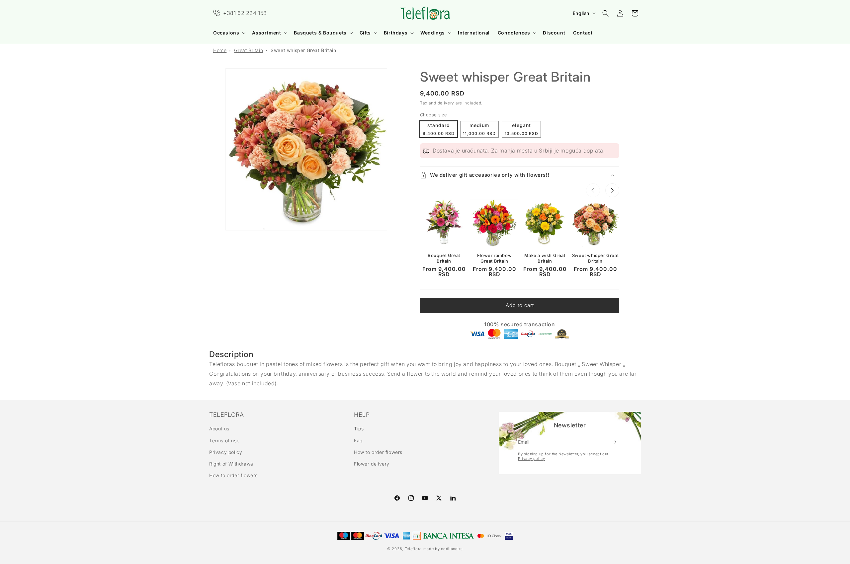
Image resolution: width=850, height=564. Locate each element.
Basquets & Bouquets (320, 32)
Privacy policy (225, 452)
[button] (228, 33)
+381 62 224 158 (245, 13)
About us (219, 428)
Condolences (514, 32)
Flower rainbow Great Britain (494, 258)
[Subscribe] (614, 442)
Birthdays (395, 32)
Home (219, 50)
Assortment (266, 32)
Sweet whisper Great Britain (303, 50)
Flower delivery (371, 464)
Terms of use (224, 440)
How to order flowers (233, 475)
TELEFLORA (226, 415)
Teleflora (413, 548)
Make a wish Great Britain (544, 258)
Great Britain (248, 50)
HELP (362, 415)
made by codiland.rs (443, 548)
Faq (358, 440)
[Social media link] (453, 498)
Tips (359, 428)
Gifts (365, 32)
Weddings (432, 32)
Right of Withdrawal (231, 464)
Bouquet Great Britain (444, 258)
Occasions (226, 32)
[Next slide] (612, 190)
